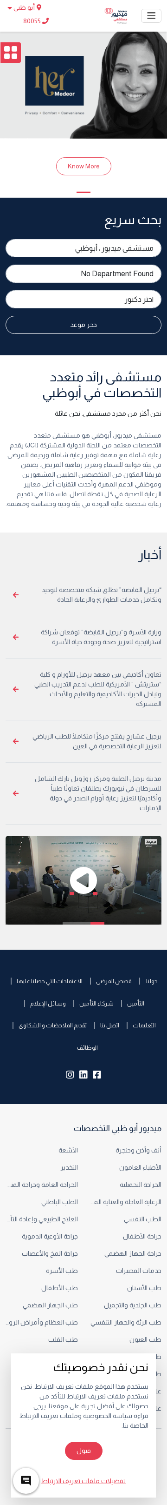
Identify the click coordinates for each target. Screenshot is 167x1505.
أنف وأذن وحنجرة (138, 1150)
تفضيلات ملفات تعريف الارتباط (83, 1481)
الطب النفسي (141, 1219)
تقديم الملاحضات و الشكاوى (53, 1025)
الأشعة (67, 1150)
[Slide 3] (67, 192)
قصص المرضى (114, 981)
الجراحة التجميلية (139, 1184)
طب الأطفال (59, 1288)
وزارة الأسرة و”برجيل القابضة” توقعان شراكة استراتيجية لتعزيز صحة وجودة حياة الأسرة (101, 637)
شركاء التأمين (96, 1003)
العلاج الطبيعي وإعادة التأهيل (42, 1219)
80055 (32, 21)
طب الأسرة (62, 1270)
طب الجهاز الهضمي (50, 1305)
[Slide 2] (83, 192)
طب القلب (63, 1339)
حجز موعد (83, 324)
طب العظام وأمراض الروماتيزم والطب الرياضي (42, 1322)
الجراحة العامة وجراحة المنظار (42, 1184)
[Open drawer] (10, 52)
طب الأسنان (143, 1288)
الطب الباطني (59, 1201)
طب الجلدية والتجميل (132, 1305)
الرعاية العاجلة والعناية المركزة (125, 1201)
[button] (83, 880)
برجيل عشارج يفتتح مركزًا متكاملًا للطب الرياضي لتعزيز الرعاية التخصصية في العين (96, 741)
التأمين (135, 1003)
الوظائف (87, 1047)
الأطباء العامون (140, 1167)
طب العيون (144, 1339)
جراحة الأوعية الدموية (50, 1236)
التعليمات (144, 1025)
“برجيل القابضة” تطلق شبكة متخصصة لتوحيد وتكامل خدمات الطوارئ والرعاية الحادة (101, 594)
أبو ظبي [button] (24, 7)
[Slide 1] (100, 192)
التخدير (69, 1167)
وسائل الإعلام (48, 1003)
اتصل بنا (109, 1025)
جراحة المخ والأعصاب (50, 1253)
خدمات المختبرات (138, 1270)
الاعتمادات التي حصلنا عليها (50, 981)
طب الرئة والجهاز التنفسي (125, 1322)
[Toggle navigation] (151, 16)
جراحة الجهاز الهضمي (132, 1253)
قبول (84, 1450)
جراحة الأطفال (142, 1236)
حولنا (151, 981)
